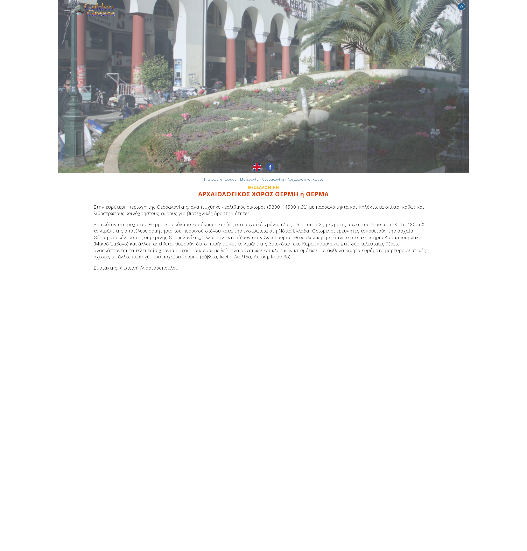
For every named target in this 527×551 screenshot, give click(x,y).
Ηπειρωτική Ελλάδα (220, 179)
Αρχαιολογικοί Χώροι (305, 179)
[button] (67, 10)
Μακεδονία (249, 179)
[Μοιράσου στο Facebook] (270, 167)
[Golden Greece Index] (94, 10)
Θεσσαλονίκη (273, 179)
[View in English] (257, 167)
